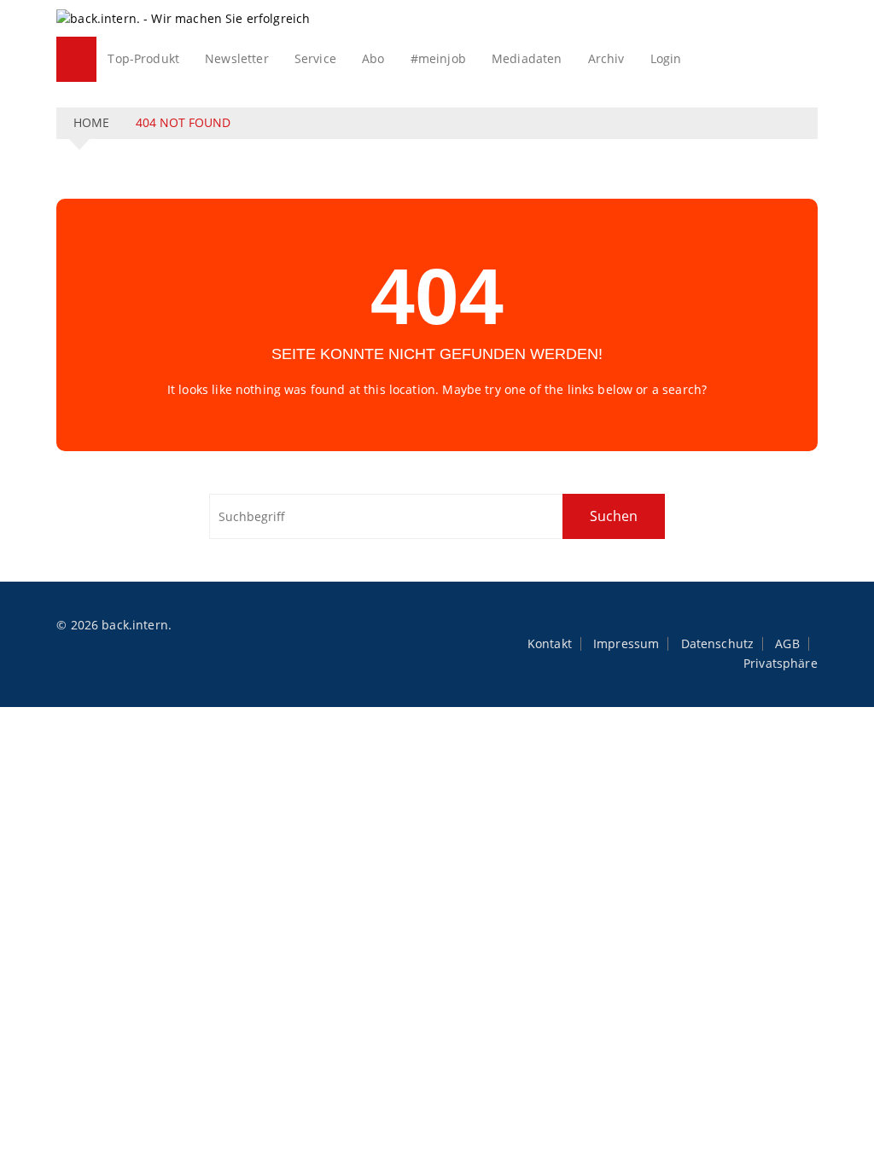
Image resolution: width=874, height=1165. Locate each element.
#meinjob (438, 58)
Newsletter (237, 58)
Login (666, 58)
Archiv (606, 58)
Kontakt (549, 644)
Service (315, 58)
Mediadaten (527, 58)
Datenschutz (718, 644)
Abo (373, 58)
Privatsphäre (780, 663)
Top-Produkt (143, 58)
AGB (787, 644)
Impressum (626, 644)
